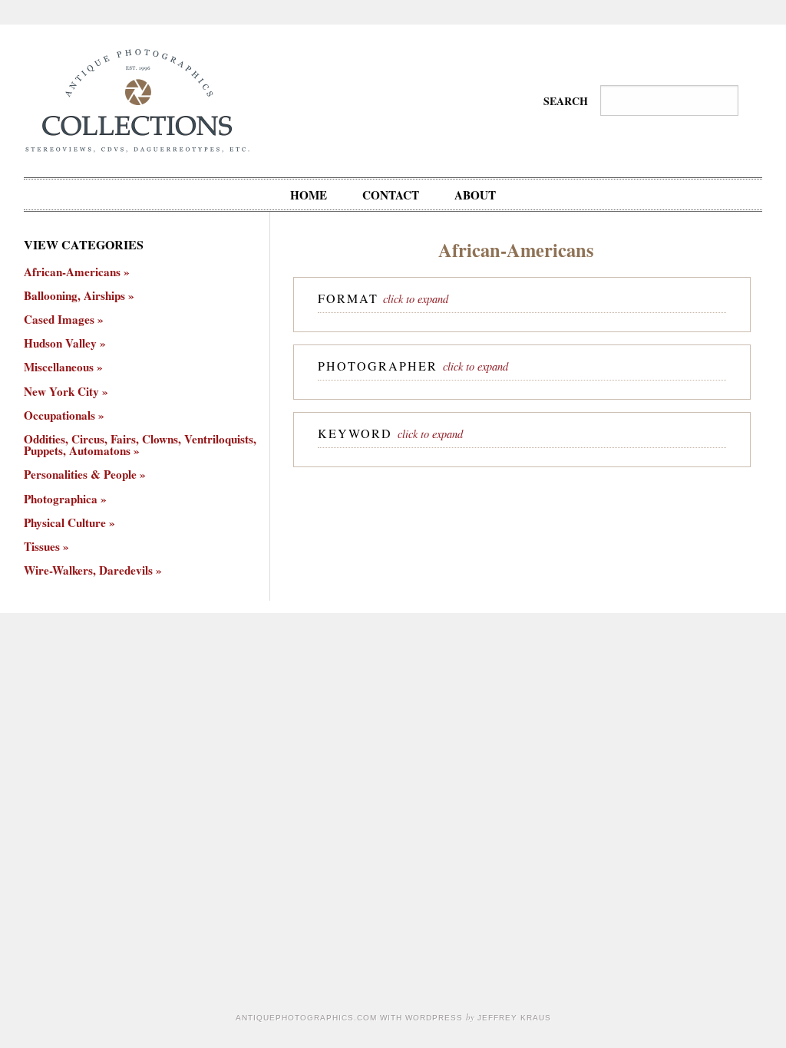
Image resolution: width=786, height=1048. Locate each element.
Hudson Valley (60, 343)
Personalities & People (80, 474)
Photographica (60, 499)
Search (565, 101)
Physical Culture (65, 523)
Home (308, 194)
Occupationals (59, 415)
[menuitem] (309, 194)
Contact (390, 194)
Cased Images (59, 319)
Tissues (42, 546)
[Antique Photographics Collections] (137, 99)
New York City (61, 391)
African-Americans (72, 272)
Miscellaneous (59, 367)
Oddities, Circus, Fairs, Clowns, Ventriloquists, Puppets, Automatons (140, 444)
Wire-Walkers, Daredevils (88, 570)
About (475, 194)
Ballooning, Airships (74, 296)
